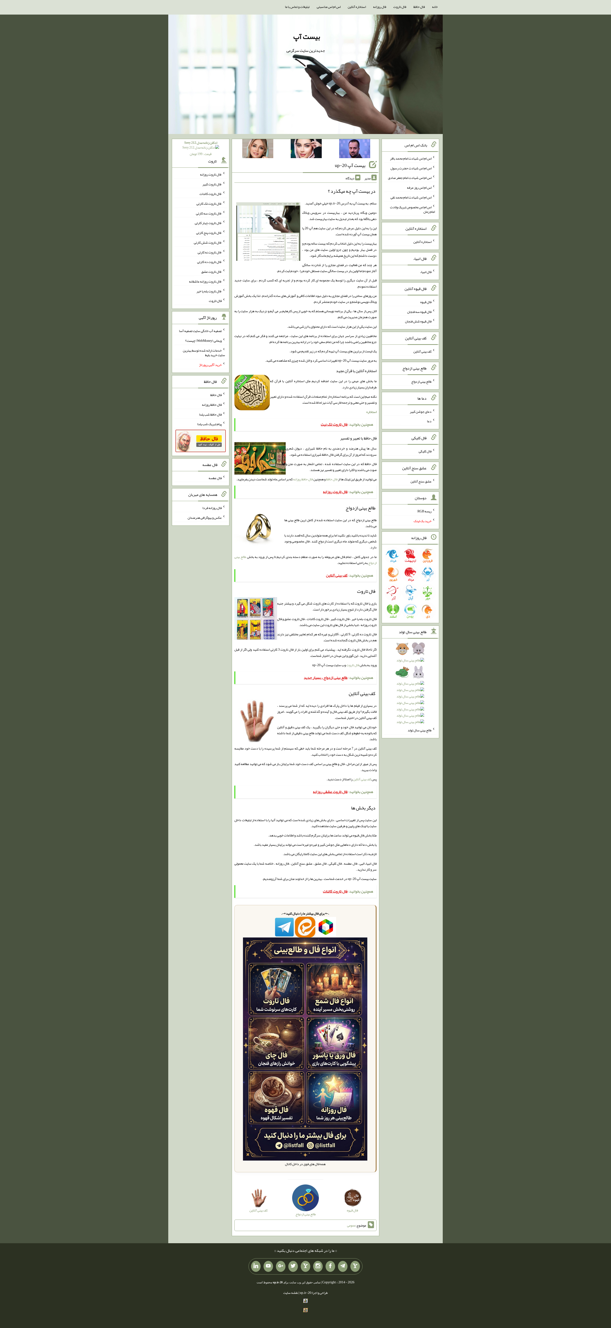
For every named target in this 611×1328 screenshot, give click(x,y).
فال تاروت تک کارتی (209, 203)
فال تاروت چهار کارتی (208, 223)
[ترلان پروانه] (306, 149)
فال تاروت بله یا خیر (209, 291)
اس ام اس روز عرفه (419, 187)
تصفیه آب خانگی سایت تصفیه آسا (200, 330)
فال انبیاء (426, 271)
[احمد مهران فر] (354, 149)
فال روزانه (379, 6)
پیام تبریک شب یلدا (209, 424)
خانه (435, 6)
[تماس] (305, 1266)
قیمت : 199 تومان (200, 148)
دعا (429, 421)
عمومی (351, 1225)
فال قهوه (426, 302)
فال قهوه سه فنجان (419, 311)
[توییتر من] (293, 1266)
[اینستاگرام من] (318, 1266)
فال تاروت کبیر (212, 184)
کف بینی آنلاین (362, 779)
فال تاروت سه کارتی (209, 213)
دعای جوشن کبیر (421, 411)
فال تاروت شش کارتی (208, 242)
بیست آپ (306, 36)
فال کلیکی (425, 451)
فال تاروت (399, 6)
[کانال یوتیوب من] (268, 1266)
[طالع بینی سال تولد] (410, 687)
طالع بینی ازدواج (421, 381)
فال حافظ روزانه (303, 479)
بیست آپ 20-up (350, 165)
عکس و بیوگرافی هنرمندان (205, 517)
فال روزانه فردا (212, 507)
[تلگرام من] (343, 1266)
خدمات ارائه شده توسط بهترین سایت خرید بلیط (204, 352)
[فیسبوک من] (330, 1266)
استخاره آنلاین (357, 6)
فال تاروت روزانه (211, 174)
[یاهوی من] (355, 1266)
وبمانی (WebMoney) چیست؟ (203, 340)
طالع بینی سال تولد (420, 730)
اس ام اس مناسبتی (329, 6)
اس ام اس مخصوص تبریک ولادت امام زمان (412, 209)
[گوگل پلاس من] (280, 1266)
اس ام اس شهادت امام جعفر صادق (410, 177)
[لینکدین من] (256, 1266)
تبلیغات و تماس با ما (297, 6)
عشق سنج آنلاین (421, 481)
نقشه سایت (290, 1292)
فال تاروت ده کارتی (209, 261)
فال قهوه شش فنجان (418, 321)
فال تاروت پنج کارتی (209, 232)
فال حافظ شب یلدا (210, 414)
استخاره (371, 411)
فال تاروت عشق (211, 271)
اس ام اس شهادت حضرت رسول (411, 168)
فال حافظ (419, 6)
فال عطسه (215, 477)
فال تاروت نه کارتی (210, 252)
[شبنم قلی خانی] (257, 149)
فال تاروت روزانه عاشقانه (205, 281)
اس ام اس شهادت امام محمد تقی (411, 197)
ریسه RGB (424, 511)
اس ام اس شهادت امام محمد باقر (411, 158)
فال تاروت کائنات (211, 193)
